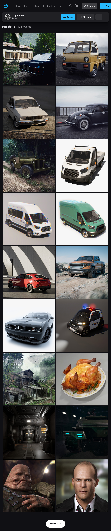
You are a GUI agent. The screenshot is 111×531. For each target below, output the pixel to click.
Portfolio (53, 523)
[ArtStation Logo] (6, 6)
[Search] (70, 6)
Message (87, 17)
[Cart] (77, 6)
